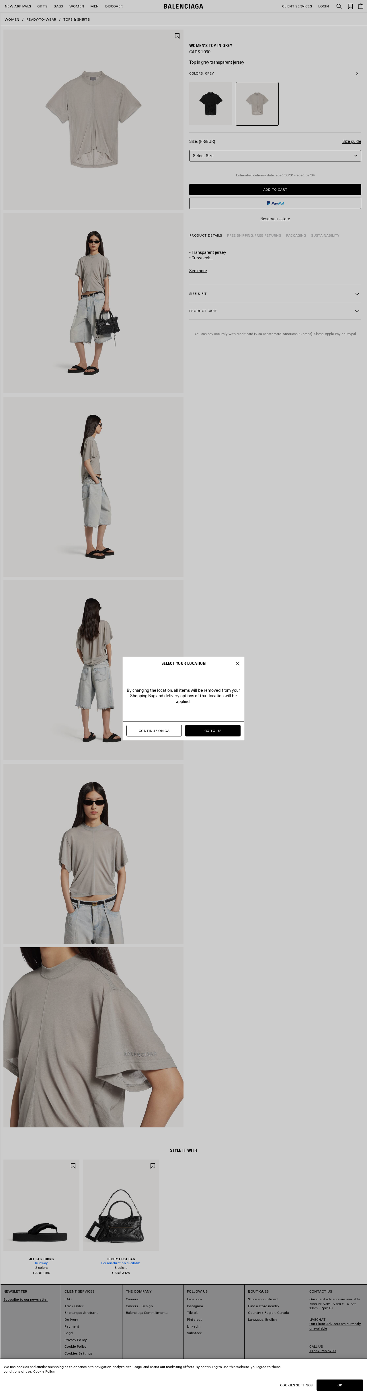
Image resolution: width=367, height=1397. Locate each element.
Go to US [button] (212, 730)
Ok (339, 1385)
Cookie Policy (43, 1371)
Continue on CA (154, 730)
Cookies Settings (296, 1385)
